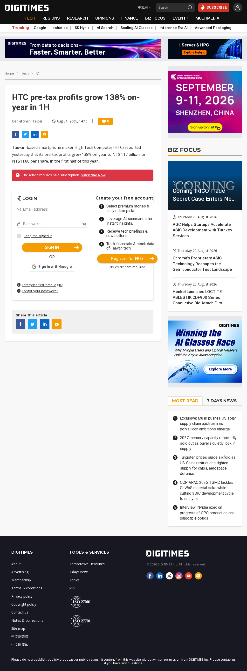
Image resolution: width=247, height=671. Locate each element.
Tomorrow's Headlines (87, 564)
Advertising (19, 572)
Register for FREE (127, 258)
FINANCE (129, 18)
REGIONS (51, 18)
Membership (21, 580)
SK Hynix (82, 28)
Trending (20, 28)
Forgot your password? (40, 291)
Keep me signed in (38, 236)
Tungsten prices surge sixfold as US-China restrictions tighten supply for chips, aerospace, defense (207, 465)
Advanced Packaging (213, 28)
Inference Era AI (174, 28)
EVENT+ (180, 18)
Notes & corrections (27, 620)
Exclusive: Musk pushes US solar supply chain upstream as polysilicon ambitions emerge (208, 423)
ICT (38, 73)
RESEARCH (77, 18)
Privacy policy (21, 596)
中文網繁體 (19, 636)
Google (40, 28)
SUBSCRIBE (217, 7)
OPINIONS (104, 18)
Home (9, 73)
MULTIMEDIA (207, 18)
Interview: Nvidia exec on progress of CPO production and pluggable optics (207, 513)
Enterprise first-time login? (42, 285)
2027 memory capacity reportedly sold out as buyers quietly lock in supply (208, 443)
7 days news (79, 572)
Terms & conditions (26, 588)
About (16, 564)
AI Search (105, 28)
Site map (18, 628)
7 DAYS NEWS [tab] (222, 400)
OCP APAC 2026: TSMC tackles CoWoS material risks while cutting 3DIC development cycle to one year (207, 490)
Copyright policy (23, 604)
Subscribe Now (93, 175)
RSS (72, 588)
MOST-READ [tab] (185, 400)
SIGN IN (52, 247)
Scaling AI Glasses (136, 28)
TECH (29, 18)
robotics (60, 28)
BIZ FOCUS (155, 18)
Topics (74, 580)
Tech (25, 73)
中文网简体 (19, 644)
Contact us (19, 612)
